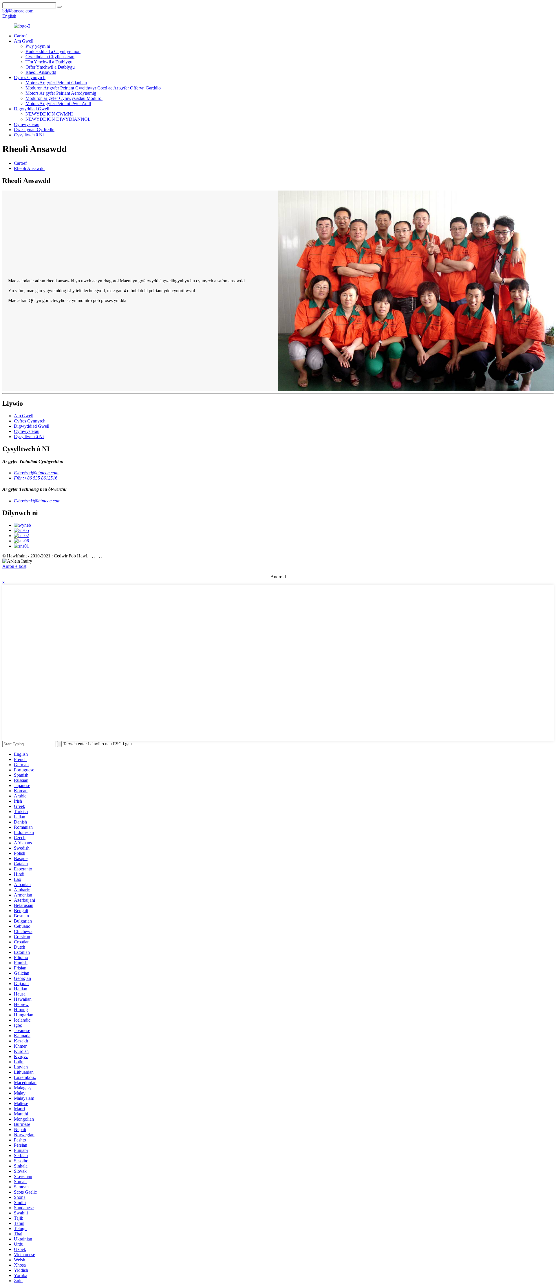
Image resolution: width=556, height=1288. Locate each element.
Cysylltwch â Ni (29, 134)
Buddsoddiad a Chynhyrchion (53, 51)
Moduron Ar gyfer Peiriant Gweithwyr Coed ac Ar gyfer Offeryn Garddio (93, 87)
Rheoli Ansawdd (40, 72)
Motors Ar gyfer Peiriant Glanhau (56, 82)
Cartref (20, 35)
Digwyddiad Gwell (31, 108)
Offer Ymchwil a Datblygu (50, 67)
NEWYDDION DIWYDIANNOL (58, 119)
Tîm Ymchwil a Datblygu (48, 61)
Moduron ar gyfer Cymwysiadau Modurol (64, 98)
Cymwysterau (26, 124)
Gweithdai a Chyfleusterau (49, 56)
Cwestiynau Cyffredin (34, 129)
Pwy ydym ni (37, 46)
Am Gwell (23, 41)
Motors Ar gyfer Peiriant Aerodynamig (60, 93)
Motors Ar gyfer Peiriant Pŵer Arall (58, 103)
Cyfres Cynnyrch (29, 77)
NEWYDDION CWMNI (49, 113)
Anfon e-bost (14, 566)
